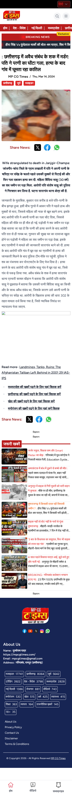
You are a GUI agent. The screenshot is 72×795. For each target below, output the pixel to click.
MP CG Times (58, 758)
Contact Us (12, 733)
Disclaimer (11, 738)
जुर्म (18, 83)
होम (5, 28)
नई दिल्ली (36, 28)
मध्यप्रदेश (53, 28)
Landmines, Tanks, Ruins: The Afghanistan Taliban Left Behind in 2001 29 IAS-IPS (36, 372)
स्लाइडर (29, 83)
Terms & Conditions (17, 744)
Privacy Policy (13, 727)
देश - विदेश (19, 28)
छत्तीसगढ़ (7, 83)
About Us (10, 721)
